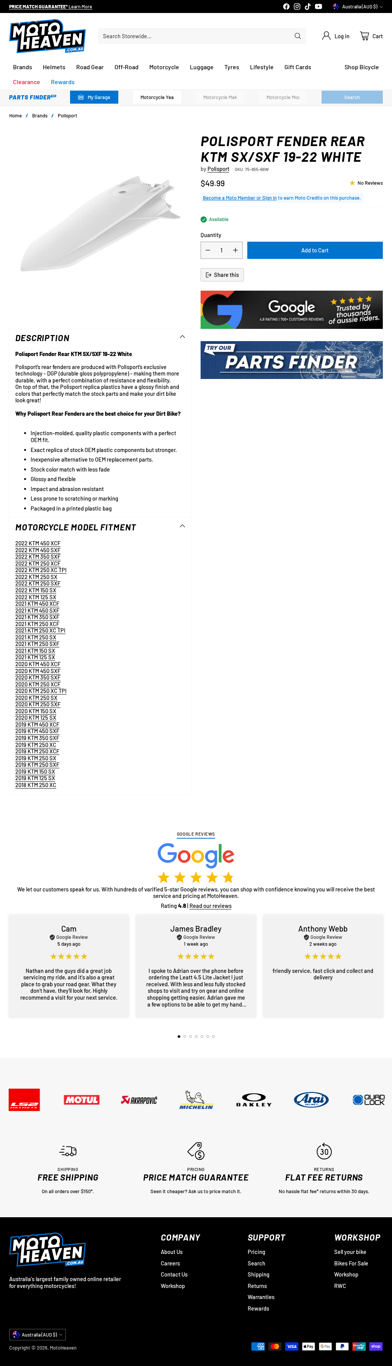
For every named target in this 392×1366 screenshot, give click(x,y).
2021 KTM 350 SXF (37, 616)
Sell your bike (350, 1251)
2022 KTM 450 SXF (37, 549)
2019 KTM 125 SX (35, 777)
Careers (170, 1263)
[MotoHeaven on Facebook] (286, 7)
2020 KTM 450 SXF (37, 670)
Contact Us (174, 1274)
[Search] (297, 36)
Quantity (211, 235)
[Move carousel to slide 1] (179, 1036)
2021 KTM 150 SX (35, 650)
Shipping (259, 1274)
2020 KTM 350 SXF (37, 677)
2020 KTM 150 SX (35, 710)
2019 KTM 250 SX (35, 758)
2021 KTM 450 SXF (37, 610)
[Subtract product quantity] (208, 250)
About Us (172, 1251)
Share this (226, 274)
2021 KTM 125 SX (35, 657)
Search (256, 1263)
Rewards (258, 1308)
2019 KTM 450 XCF (37, 724)
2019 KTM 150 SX (35, 771)
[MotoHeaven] (47, 36)
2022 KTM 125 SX (35, 597)
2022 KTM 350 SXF (37, 556)
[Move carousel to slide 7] (213, 1036)
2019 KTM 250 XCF (37, 751)
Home (15, 115)
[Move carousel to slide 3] (190, 1036)
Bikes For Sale (351, 1263)
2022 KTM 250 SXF (37, 583)
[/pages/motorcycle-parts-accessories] (292, 360)
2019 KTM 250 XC (35, 744)
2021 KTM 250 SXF (37, 643)
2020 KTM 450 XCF (37, 663)
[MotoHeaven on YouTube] (318, 7)
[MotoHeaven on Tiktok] (308, 7)
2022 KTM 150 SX (35, 590)
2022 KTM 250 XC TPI (41, 569)
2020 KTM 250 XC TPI (41, 690)
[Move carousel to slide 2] (184, 1036)
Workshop (173, 1285)
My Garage (99, 97)
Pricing (256, 1251)
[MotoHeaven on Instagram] (297, 7)
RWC (340, 1285)
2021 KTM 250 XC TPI (40, 630)
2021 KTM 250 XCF (37, 623)
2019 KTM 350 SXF (37, 737)
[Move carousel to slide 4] (196, 1036)
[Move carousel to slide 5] (202, 1036)
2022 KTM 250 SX (36, 576)
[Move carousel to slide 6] (207, 1036)
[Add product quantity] (235, 250)
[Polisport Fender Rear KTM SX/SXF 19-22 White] (100, 224)
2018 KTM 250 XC (35, 784)
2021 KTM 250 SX (35, 637)
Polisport (67, 115)
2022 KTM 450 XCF (37, 543)
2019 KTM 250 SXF (37, 764)
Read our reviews (210, 905)
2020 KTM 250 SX (36, 697)
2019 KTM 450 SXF (37, 730)
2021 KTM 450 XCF (37, 603)
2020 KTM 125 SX (35, 717)
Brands (39, 115)
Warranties (261, 1296)
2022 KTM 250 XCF (37, 563)
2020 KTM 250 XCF (37, 684)
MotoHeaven (63, 1348)
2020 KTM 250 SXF (37, 704)
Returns (257, 1285)
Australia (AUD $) (359, 6)
